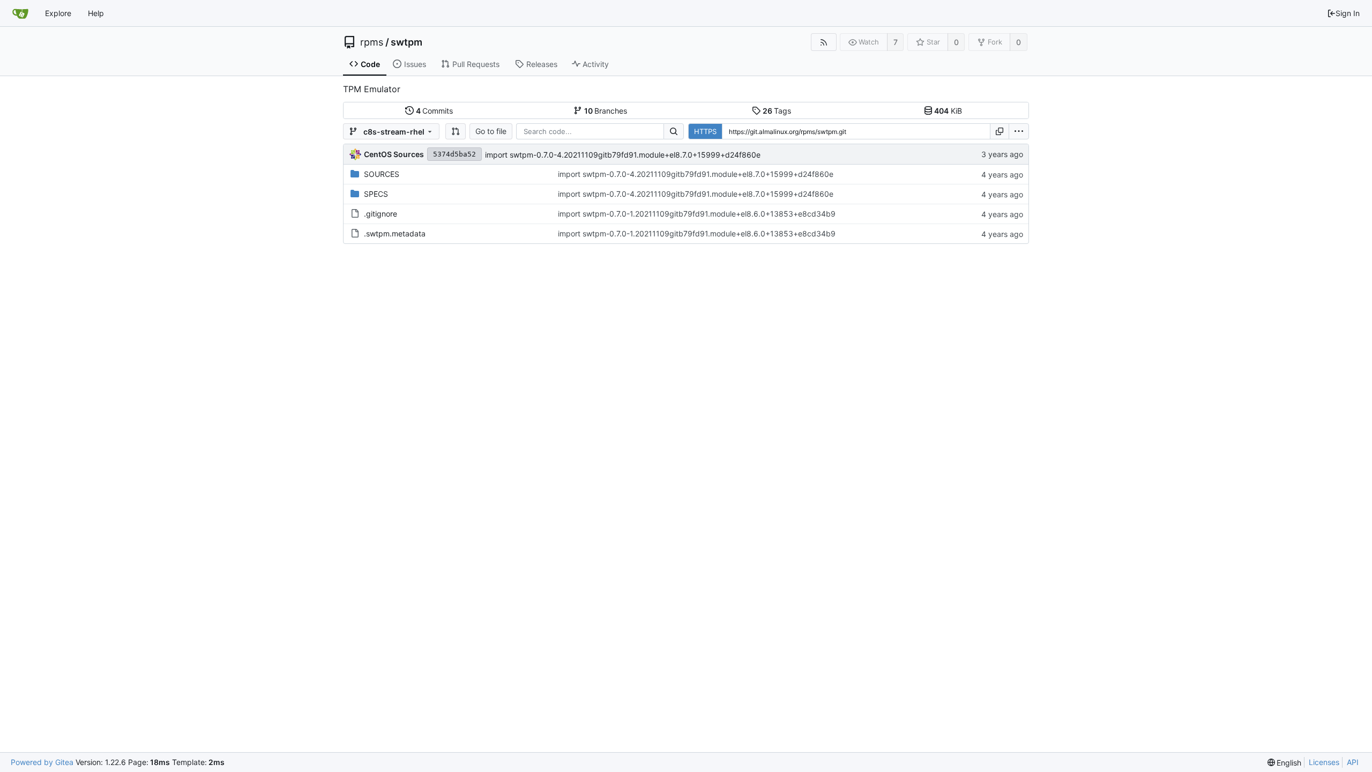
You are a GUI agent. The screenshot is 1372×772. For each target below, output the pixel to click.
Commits (434, 110)
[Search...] (673, 131)
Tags (777, 110)
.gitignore (380, 213)
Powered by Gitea (42, 762)
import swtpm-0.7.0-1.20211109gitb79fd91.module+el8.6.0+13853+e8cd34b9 (697, 213)
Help (96, 13)
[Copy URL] (999, 131)
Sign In (1348, 13)
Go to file (490, 131)
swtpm (406, 42)
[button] (455, 131)
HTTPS (705, 131)
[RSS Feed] (823, 42)
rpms (371, 42)
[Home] (20, 13)
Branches (606, 110)
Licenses (1324, 762)
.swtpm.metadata (395, 233)
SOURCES (381, 174)
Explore (58, 13)
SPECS (376, 193)
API (1353, 762)
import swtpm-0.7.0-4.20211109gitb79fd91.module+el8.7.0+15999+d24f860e (622, 154)
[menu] (1019, 131)
